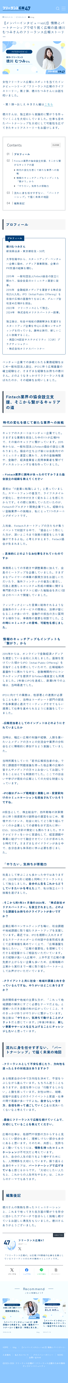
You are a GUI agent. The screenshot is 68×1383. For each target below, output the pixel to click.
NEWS (60, 1354)
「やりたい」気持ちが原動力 (33, 186)
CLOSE (56, 145)
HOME (5, 1347)
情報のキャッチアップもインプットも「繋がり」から (38, 179)
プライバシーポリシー (43, 1354)
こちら (48, 104)
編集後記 (19, 203)
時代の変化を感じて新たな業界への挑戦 (38, 171)
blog (32, 17)
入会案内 (7, 1354)
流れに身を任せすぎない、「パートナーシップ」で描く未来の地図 (36, 195)
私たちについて (22, 1354)
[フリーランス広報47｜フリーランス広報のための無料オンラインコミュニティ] (16, 8)
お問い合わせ (35, 1357)
